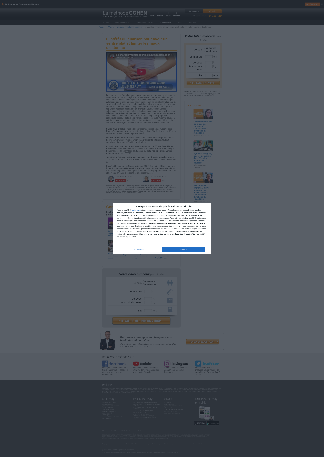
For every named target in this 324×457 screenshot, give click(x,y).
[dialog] (162, 228)
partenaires (136, 210)
